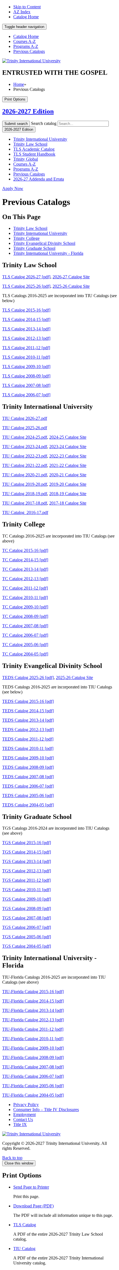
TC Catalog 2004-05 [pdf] (25, 654)
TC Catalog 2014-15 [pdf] (25, 559)
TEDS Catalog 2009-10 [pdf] (28, 757)
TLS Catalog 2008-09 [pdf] (26, 376)
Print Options (14, 99)
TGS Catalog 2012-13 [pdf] (26, 870)
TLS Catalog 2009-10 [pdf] (26, 366)
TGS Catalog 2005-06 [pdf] (26, 936)
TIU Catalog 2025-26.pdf (24, 427)
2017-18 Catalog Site (67, 503)
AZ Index (21, 11)
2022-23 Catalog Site (67, 456)
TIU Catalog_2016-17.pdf (25, 512)
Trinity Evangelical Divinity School (44, 243)
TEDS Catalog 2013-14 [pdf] (28, 720)
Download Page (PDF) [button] (33, 1206)
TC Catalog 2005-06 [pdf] (25, 644)
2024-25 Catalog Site (67, 437)
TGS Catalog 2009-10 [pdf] (26, 899)
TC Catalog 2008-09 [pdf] (25, 616)
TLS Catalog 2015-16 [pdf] (26, 310)
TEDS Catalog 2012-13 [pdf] (28, 729)
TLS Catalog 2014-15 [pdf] (26, 319)
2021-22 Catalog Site (67, 465)
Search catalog (43, 123)
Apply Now (12, 188)
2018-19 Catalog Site (67, 493)
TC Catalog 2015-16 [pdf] (25, 550)
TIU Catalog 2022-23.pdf (24, 456)
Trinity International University (40, 139)
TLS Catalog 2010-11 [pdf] (26, 357)
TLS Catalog (24, 1224)
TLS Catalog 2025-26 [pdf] (26, 286)
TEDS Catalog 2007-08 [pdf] (28, 776)
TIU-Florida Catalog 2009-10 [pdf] (33, 1048)
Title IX (20, 1124)
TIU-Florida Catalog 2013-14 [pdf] (33, 1010)
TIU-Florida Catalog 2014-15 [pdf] (33, 1001)
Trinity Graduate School (34, 248)
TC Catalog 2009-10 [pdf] (25, 607)
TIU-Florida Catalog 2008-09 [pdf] (33, 1057)
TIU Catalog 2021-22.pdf (24, 465)
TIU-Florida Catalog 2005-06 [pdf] (33, 1085)
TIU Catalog (24, 1248)
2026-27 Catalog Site (71, 276)
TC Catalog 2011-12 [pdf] (25, 588)
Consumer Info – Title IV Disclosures (46, 1109)
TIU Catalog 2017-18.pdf (24, 503)
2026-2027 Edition (28, 111)
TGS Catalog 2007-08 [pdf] (26, 918)
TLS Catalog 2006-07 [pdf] (26, 394)
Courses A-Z (24, 41)
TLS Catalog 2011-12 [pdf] (26, 347)
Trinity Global (25, 159)
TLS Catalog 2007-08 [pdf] (26, 385)
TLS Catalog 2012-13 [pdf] (26, 338)
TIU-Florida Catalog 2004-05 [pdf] (33, 1095)
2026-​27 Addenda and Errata (38, 179)
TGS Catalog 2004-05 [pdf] (26, 946)
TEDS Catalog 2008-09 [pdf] (28, 767)
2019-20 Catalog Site (67, 484)
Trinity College (26, 238)
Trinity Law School (30, 144)
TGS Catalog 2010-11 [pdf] (26, 889)
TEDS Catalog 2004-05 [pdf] (28, 805)
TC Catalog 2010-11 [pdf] (25, 597)
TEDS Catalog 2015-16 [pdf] (28, 701)
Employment (24, 1114)
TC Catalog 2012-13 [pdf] (25, 578)
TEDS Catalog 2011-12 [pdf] (27, 739)
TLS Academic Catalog (34, 149)
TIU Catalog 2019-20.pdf (24, 484)
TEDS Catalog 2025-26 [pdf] (28, 677)
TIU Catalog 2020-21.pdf (24, 474)
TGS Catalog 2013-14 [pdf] (26, 861)
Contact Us (23, 1119)
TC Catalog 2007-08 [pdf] (25, 625)
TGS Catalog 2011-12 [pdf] (26, 880)
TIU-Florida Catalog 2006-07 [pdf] (33, 1076)
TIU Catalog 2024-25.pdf (24, 437)
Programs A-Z (25, 46)
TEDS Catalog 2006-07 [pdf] (28, 786)
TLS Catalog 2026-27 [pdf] (26, 276)
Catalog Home (26, 16)
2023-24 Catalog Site (67, 446)
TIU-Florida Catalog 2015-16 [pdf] (33, 991)
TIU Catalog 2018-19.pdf (24, 493)
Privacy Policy (26, 1104)
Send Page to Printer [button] (31, 1187)
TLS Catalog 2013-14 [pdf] (26, 329)
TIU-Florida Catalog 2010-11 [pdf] (32, 1038)
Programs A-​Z (25, 169)
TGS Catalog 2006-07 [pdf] (26, 927)
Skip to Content (27, 6)
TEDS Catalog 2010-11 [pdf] (27, 748)
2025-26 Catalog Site (71, 286)
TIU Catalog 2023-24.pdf (24, 446)
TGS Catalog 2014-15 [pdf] (26, 852)
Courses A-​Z (24, 164)
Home (18, 84)
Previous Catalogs (29, 51)
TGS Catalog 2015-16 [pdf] (26, 842)
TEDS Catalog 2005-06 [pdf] (28, 795)
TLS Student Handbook (34, 154)
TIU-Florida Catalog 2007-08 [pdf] (33, 1067)
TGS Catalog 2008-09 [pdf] (26, 908)
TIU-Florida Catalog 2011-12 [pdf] (32, 1029)
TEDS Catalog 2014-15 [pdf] (28, 710)
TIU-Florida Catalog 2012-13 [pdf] (33, 1019)
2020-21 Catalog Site (67, 474)
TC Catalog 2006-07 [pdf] (25, 635)
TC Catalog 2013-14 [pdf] (25, 569)
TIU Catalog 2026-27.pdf (24, 418)
